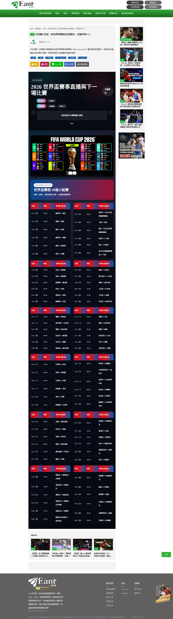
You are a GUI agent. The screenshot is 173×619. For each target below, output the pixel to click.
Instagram (124, 593)
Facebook (124, 589)
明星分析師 (101, 13)
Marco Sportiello (61, 57)
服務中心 (138, 593)
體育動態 (38, 28)
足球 (44, 28)
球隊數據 (75, 13)
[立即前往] (132, 145)
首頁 (31, 28)
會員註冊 (135, 3)
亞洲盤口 (52, 101)
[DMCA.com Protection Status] (42, 588)
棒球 (65, 13)
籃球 (57, 13)
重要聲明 (109, 593)
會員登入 (153, 3)
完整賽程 (107, 91)
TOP (166, 555)
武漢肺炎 (72, 57)
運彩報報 (87, 13)
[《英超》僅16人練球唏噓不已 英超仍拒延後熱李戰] (82, 544)
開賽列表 (114, 13)
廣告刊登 (109, 597)
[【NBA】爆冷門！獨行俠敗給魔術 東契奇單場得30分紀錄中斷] (131, 116)
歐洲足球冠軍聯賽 (126, 39)
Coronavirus (83, 57)
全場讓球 (52, 106)
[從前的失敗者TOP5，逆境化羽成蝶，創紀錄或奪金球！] (103, 544)
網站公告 (138, 589)
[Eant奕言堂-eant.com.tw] (22, 5)
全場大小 (62, 106)
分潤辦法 (109, 606)
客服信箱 (109, 601)
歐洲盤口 (41, 101)
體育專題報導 (45, 13)
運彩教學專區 (128, 13)
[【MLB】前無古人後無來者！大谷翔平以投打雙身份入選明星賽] (131, 54)
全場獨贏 (41, 106)
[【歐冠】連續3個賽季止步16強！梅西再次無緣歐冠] (131, 34)
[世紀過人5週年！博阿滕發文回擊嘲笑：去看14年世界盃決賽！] (61, 544)
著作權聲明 (110, 589)
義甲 (41, 57)
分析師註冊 (135, 7)
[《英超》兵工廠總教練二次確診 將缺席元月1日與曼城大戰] (40, 544)
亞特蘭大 (49, 57)
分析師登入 (153, 7)
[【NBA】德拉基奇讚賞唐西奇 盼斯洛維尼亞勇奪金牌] (131, 96)
